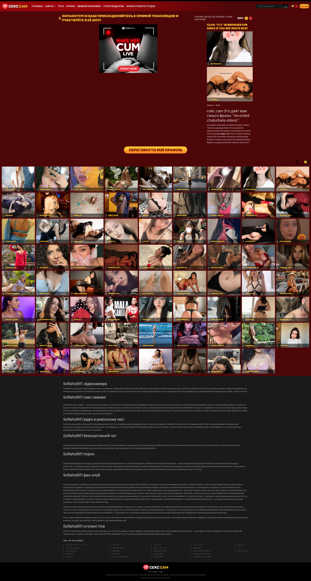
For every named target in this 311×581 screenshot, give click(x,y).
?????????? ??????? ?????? (76, 545)
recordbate (211, 125)
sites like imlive (117, 548)
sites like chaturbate (119, 557)
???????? (115, 545)
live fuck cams (243, 551)
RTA (149, 572)
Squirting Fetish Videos (201, 551)
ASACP (155, 572)
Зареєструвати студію (140, 6)
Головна (37, 6)
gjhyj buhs (197, 548)
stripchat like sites (160, 551)
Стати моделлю (114, 6)
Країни (70, 6)
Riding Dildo (158, 557)
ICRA (161, 572)
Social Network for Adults (202, 557)
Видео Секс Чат (160, 548)
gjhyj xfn (241, 545)
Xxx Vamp (116, 554)
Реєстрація (304, 6)
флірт (218, 105)
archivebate (221, 125)
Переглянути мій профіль (155, 150)
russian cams (158, 554)
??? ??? (240, 548)
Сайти (49, 6)
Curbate (246, 125)
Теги (61, 6)
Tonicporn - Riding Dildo (202, 554)
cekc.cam (215, 111)
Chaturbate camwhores (226, 136)
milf (227, 142)
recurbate (230, 125)
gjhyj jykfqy (70, 554)
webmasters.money (89, 6)
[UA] (294, 6)
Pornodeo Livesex (72, 548)
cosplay (218, 142)
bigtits (210, 142)
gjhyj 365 (115, 551)
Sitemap (69, 557)
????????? (157, 545)
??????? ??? (197, 545)
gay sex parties (71, 551)
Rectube (238, 125)
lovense (247, 139)
